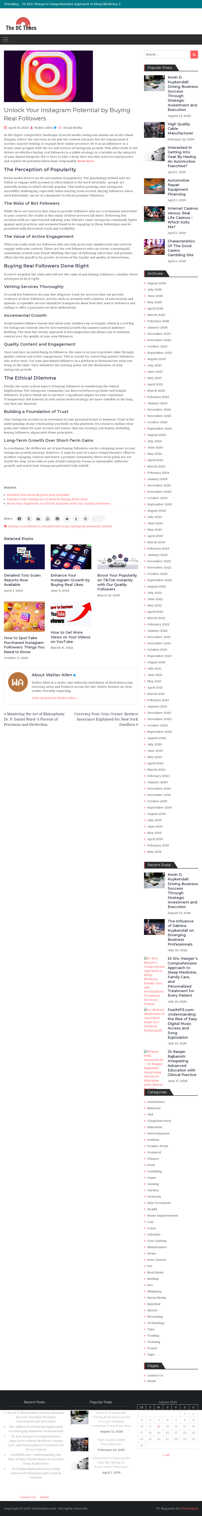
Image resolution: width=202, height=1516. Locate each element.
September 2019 (159, 807)
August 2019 (156, 814)
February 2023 (158, 548)
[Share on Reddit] (66, 519)
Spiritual (153, 1304)
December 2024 (159, 409)
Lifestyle (154, 1234)
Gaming (153, 1184)
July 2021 (154, 668)
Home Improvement (162, 1215)
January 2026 (157, 327)
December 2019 (159, 788)
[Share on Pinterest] (57, 519)
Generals (154, 1196)
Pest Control (156, 1260)
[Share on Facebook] (19, 519)
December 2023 (159, 485)
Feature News (157, 1146)
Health (152, 1209)
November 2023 (159, 491)
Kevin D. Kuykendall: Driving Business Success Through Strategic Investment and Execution (183, 93)
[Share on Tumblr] (76, 519)
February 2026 (158, 321)
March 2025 (156, 390)
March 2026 (156, 315)
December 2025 (159, 334)
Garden (153, 1190)
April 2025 (155, 384)
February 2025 (158, 397)
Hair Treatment (159, 1203)
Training (153, 1342)
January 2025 (157, 403)
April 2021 (155, 687)
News (151, 1253)
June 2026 (155, 296)
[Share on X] (29, 519)
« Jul (166, 1455)
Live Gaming (156, 1241)
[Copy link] (98, 519)
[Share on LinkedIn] (38, 519)
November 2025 (159, 340)
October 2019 (157, 801)
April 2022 (155, 612)
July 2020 (154, 744)
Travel (152, 1348)
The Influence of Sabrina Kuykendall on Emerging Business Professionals (181, 933)
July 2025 (154, 365)
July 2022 (154, 593)
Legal (151, 1228)
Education (154, 1127)
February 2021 (158, 700)
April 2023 (155, 536)
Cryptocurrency (159, 1121)
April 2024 (155, 460)
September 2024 (159, 428)
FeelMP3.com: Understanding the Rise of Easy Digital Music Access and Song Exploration (182, 1024)
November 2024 (159, 416)
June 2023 (155, 523)
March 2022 (156, 618)
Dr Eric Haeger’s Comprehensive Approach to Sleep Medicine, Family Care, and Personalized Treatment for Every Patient (183, 977)
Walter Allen (43, 127)
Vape (151, 1354)
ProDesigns (189, 1508)
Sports (152, 1310)
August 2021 (156, 662)
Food (151, 1165)
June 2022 (155, 599)
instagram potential (85, 526)
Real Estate (155, 1272)
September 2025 (159, 353)
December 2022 (159, 561)
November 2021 (159, 643)
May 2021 (154, 681)
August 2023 (156, 510)
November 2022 (159, 567)
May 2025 (154, 378)
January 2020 (157, 782)
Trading (153, 1335)
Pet (149, 1266)
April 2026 (155, 308)
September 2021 (159, 656)
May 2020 (154, 757)
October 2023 (157, 498)
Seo (150, 1285)
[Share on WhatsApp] (47, 519)
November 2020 (159, 719)
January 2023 (157, 555)
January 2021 (157, 706)
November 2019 (159, 795)
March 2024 (156, 466)
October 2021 (157, 649)
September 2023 (159, 504)
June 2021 (154, 675)
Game (151, 1177)
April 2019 (155, 839)
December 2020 (159, 713)
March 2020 (156, 769)
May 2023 (154, 529)
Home (151, 1381)
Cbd (150, 1114)
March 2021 (156, 694)
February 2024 (158, 473)
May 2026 (154, 302)
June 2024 (155, 447)
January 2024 (157, 479)
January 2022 (157, 630)
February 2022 (158, 624)
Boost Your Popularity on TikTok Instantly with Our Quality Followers (58, 503)
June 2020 (155, 750)
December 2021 (158, 637)
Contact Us (155, 1375)
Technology (156, 1323)
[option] (78, 4)
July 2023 (154, 517)
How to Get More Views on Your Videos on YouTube (70, 637)
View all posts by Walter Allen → (56, 698)
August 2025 (156, 359)
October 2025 (157, 346)
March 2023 (156, 542)
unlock (107, 526)
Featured (154, 1152)
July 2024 (154, 441)
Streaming (155, 1316)
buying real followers (25, 526)
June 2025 (155, 371)
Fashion (153, 1140)
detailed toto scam (55, 526)
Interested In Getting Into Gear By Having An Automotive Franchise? (182, 156)
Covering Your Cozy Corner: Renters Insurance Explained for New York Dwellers (106, 719)
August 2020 (156, 738)
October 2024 (157, 422)
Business (154, 1108)
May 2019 (154, 833)
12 (158, 1426)
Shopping (154, 1291)
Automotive (156, 1102)
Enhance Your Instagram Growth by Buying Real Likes (47, 499)
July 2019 (154, 820)
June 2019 (155, 826)
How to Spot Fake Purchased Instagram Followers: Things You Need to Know (24, 645)
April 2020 (155, 763)
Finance (153, 1158)
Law (150, 1222)
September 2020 (159, 732)
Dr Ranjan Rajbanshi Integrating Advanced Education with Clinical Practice (182, 1063)
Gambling (154, 1171)
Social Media (72, 127)
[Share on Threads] (85, 519)
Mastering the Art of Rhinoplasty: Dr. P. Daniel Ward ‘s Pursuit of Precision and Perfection (34, 719)
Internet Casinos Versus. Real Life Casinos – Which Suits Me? (183, 217)
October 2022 (157, 574)
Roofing (153, 1279)
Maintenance (157, 1247)
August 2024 (156, 435)
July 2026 (154, 289)
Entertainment (158, 1133)
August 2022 (156, 586)
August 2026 (156, 283)
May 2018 (154, 852)
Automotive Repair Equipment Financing (178, 187)
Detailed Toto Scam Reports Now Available (38, 495)
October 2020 (157, 725)
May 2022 (154, 605)
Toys (150, 1329)
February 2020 (158, 776)
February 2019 (158, 845)
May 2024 (154, 454)
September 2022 (159, 580)
